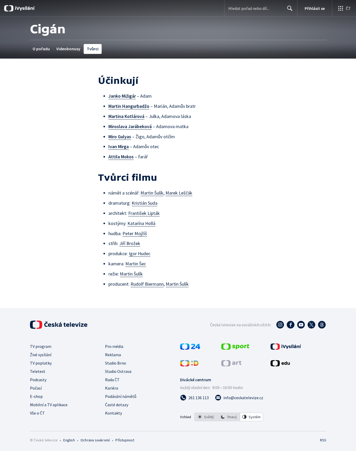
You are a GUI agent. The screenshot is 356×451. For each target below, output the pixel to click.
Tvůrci (93, 48)
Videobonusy (68, 48)
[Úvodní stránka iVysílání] (24, 8)
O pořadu (41, 48)
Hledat (290, 8)
